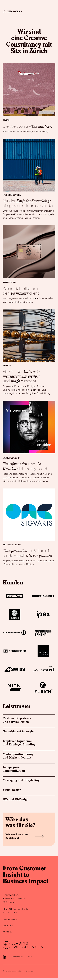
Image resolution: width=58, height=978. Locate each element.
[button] (53, 11)
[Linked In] (4, 957)
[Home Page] (12, 11)
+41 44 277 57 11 (11, 912)
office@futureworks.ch (15, 909)
